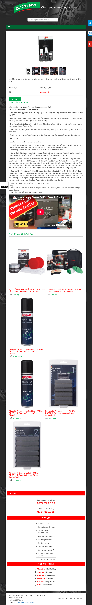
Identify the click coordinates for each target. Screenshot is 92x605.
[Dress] (28, 71)
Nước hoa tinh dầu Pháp (46, 536)
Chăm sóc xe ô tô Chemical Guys (44, 531)
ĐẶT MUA (15, 99)
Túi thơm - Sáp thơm (45, 546)
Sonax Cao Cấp (43, 523)
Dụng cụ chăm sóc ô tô (46, 550)
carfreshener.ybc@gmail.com (24, 602)
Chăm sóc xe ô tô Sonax (46, 527)
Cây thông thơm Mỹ (44, 539)
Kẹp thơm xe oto (43, 543)
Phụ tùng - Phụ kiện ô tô (46, 559)
